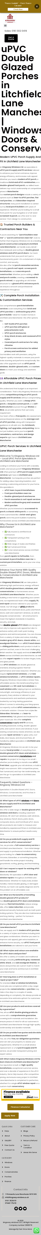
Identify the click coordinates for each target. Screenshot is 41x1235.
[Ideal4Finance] (20, 1100)
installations (26, 756)
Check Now (18, 9)
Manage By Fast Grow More (20, 1229)
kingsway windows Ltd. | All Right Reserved (20, 1222)
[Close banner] (37, 6)
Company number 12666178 (20, 1225)
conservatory (6, 722)
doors (36, 800)
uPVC (22, 607)
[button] (5, 25)
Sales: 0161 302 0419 (16, 30)
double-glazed (10, 625)
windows (25, 800)
